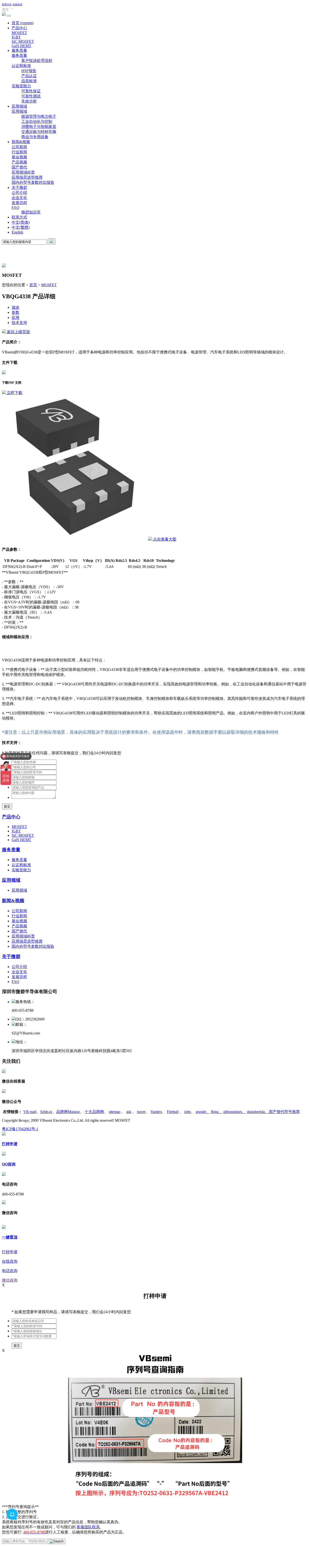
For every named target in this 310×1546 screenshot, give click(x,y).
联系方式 (7, 4)
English (17, 232)
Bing (216, 1112)
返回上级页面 (18, 332)
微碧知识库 (31, 212)
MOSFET (19, 33)
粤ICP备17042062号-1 (20, 1129)
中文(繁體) (21, 227)
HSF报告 (28, 71)
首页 (22, 23)
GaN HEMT (21, 46)
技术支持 (19, 323)
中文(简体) (21, 222)
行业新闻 (19, 152)
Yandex (156, 1112)
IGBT (16, 37)
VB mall (29, 1112)
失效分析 (29, 101)
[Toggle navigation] (9, 15)
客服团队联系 (88, 1527)
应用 (15, 317)
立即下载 (14, 393)
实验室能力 (21, 86)
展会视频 (19, 157)
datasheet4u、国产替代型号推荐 (273, 1112)
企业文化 (19, 198)
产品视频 (19, 162)
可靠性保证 (31, 91)
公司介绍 (19, 193)
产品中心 (19, 28)
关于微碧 (19, 187)
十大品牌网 (94, 1112)
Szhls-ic (46, 1112)
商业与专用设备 (34, 137)
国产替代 (19, 167)
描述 (15, 307)
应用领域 (19, 106)
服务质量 (19, 50)
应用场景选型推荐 (27, 177)
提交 (7, 806)
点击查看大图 (164, 539)
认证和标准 (21, 66)
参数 (15, 312)
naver (141, 1112)
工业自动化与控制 (36, 121)
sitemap (114, 1112)
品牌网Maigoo (68, 1112)
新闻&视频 (21, 142)
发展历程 (19, 203)
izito (187, 1112)
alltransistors (234, 1112)
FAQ (15, 207)
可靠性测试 (31, 96)
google (203, 1112)
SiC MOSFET (23, 41)
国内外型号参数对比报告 (33, 182)
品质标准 (29, 81)
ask (128, 1112)
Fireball (172, 1112)
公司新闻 (19, 147)
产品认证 (29, 76)
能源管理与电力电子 (38, 116)
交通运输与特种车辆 (38, 132)
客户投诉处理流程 (36, 61)
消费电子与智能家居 (38, 127)
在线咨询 (17, 4)
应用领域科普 (23, 172)
